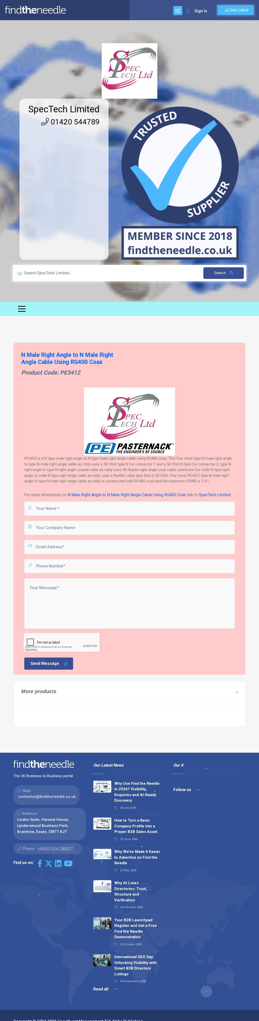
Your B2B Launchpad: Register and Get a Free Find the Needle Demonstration (135, 928)
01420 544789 (74, 121)
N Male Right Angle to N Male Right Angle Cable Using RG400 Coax (127, 494)
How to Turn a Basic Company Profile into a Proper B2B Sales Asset (135, 826)
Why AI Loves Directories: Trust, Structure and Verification (130, 891)
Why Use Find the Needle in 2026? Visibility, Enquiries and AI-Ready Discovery (137, 792)
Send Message (45, 663)
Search (220, 273)
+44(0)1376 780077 (55, 848)
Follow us (182, 789)
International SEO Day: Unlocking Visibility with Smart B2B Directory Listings (135, 965)
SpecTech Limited (64, 109)
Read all (101, 989)
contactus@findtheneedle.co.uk (47, 796)
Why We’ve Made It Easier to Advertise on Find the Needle (137, 857)
